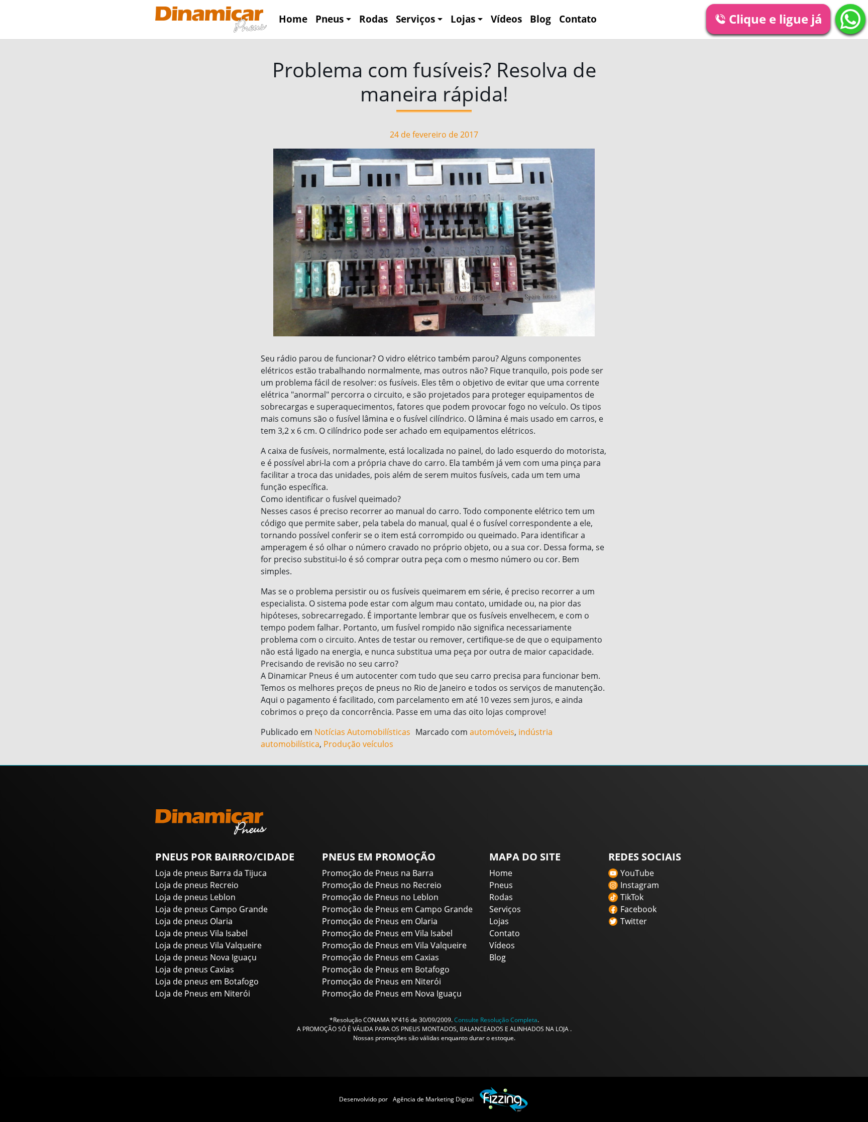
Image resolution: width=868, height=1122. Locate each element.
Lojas (463, 19)
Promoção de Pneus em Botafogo (386, 969)
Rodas (373, 19)
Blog (540, 19)
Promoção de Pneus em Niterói (381, 981)
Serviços (415, 19)
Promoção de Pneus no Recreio (382, 885)
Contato (578, 19)
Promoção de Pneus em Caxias (380, 957)
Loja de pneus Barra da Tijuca (211, 873)
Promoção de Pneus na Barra (377, 873)
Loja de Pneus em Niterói (202, 993)
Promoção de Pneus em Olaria (380, 921)
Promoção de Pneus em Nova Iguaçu (392, 993)
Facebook (638, 909)
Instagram (639, 885)
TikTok (631, 897)
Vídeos (506, 19)
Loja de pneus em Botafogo (207, 981)
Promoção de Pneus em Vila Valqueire (394, 945)
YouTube (637, 873)
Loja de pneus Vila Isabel (201, 933)
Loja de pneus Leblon (195, 897)
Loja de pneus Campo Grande (211, 909)
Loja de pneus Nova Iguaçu (206, 957)
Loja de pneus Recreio (197, 885)
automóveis (492, 731)
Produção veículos (358, 744)
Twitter (633, 921)
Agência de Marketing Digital (433, 1099)
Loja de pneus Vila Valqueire (208, 945)
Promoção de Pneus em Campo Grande (397, 909)
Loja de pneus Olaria (194, 921)
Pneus (329, 19)
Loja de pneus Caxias (194, 969)
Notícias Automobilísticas (362, 731)
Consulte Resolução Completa (495, 1020)
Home (293, 19)
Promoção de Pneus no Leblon (380, 897)
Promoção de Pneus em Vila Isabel (387, 933)
